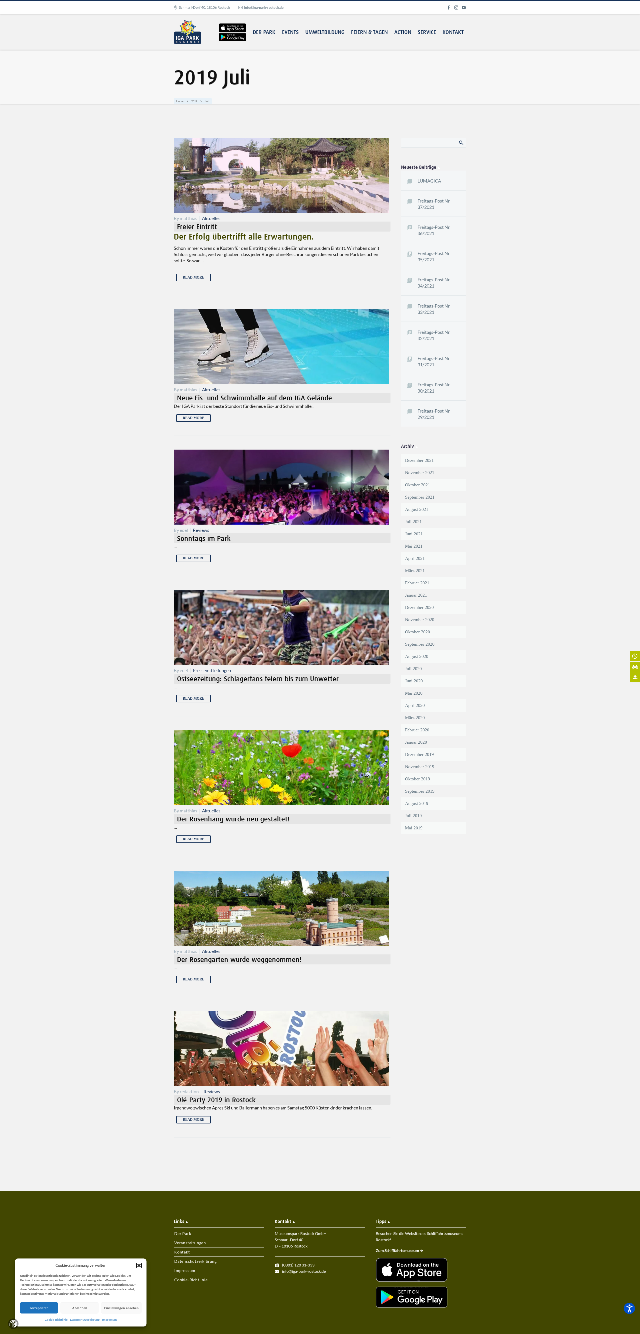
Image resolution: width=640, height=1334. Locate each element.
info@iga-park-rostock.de (264, 7)
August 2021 (416, 509)
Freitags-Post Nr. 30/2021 (434, 388)
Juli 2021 (413, 521)
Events (290, 32)
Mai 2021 (413, 546)
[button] (139, 1265)
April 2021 (415, 558)
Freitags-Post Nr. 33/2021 (434, 309)
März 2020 (415, 717)
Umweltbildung (324, 32)
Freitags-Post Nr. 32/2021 (434, 335)
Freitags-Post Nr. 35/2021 (434, 256)
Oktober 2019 (417, 778)
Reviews (201, 530)
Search (461, 142)
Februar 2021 (417, 582)
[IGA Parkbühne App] (232, 23)
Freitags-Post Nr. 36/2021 (434, 230)
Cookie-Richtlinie (56, 1319)
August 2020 (416, 656)
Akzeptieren (39, 1308)
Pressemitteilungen (212, 670)
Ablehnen (79, 1308)
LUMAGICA (429, 181)
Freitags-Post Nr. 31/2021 (434, 361)
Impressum (109, 1319)
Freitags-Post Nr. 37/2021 (434, 204)
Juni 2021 (414, 533)
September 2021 (419, 497)
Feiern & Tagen (369, 32)
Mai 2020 (413, 693)
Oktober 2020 (417, 631)
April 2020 (415, 705)
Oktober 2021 (417, 484)
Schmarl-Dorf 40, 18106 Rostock (204, 7)
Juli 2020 (413, 668)
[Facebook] (448, 8)
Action (402, 32)
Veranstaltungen (190, 1242)
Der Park (264, 32)
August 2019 (416, 803)
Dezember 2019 (419, 754)
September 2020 (419, 644)
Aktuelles (211, 218)
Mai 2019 (413, 827)
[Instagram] (456, 8)
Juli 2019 (413, 815)
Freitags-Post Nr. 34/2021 (434, 283)
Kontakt (453, 32)
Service (427, 32)
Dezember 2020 (419, 607)
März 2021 (415, 570)
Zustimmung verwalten (13, 1323)
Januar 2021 (416, 595)
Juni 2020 (414, 680)
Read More (193, 277)
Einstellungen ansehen (121, 1308)
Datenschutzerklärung (85, 1319)
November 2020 (419, 619)
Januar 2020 (416, 742)
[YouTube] (464, 8)
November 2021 (419, 472)
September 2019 (419, 791)
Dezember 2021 (419, 460)
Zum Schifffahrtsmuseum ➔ (399, 1250)
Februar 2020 (417, 729)
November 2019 (419, 766)
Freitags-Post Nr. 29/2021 (434, 414)
